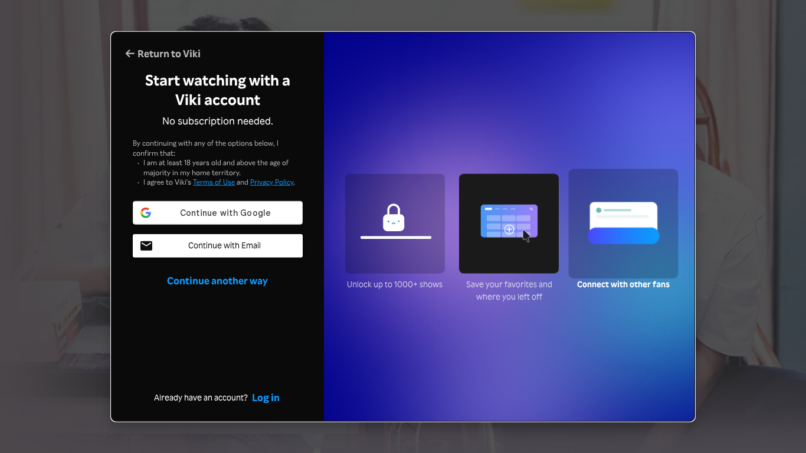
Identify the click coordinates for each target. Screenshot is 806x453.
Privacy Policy (271, 181)
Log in (266, 396)
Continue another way (217, 280)
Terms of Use (214, 181)
